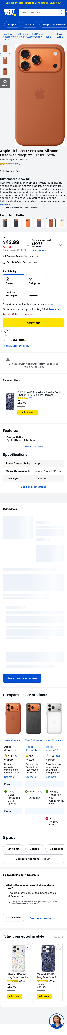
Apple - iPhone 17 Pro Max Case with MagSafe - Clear (52, 748)
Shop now (55, 2)
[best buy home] (10, 12)
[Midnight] (16, 223)
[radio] (13, 287)
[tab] (13, 848)
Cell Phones (22, 33)
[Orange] (28, 223)
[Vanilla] (62, 223)
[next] (63, 896)
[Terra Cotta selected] (51, 223)
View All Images (13, 740)
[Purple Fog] (39, 223)
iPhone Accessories (29, 36)
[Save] (5, 331)
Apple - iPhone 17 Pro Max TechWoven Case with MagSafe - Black (33, 748)
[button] (12, 24)
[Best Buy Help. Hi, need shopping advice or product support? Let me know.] (56, 1021)
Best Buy (7, 33)
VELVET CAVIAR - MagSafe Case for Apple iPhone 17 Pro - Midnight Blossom (39, 393)
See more (5, 204)
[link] (22, 678)
